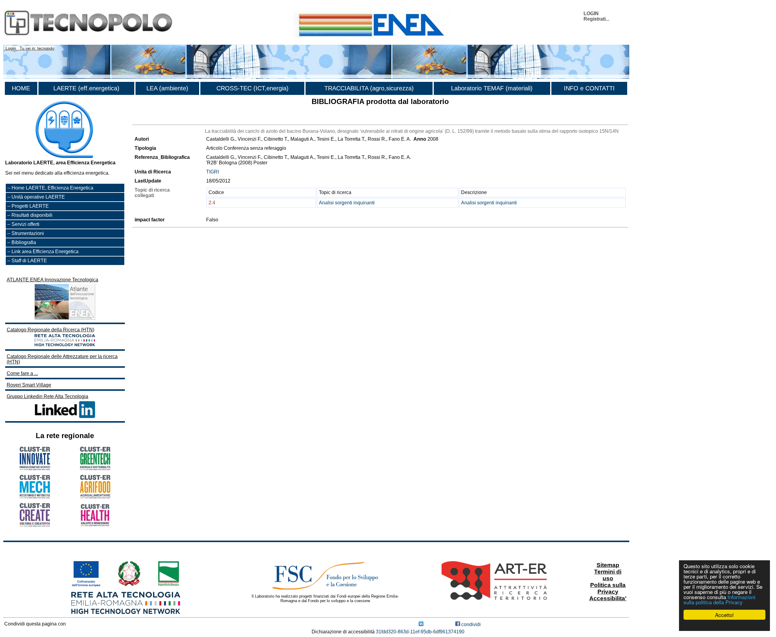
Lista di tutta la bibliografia (160, 119)
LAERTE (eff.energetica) (86, 88)
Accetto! (724, 615)
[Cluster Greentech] (95, 468)
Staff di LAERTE (29, 260)
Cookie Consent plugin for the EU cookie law (724, 625)
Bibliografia (24, 242)
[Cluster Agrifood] (95, 496)
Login (10, 48)
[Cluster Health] (95, 525)
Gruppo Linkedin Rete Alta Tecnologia (47, 396)
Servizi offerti (25, 224)
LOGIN (591, 13)
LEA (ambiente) (167, 88)
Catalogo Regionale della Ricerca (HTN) (50, 329)
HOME (21, 88)
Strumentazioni (28, 233)
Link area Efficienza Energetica (45, 251)
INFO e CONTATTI (589, 88)
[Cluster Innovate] (35, 468)
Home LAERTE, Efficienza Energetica (52, 187)
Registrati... (596, 19)
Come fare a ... (22, 373)
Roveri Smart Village (29, 384)
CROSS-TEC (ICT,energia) (252, 88)
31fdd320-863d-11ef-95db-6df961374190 (420, 631)
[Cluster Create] (35, 524)
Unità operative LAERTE (38, 196)
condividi (470, 624)
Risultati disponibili (32, 215)
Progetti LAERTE (30, 206)
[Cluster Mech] (35, 496)
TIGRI (212, 171)
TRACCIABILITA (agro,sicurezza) (369, 88)
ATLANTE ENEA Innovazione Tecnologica (52, 279)
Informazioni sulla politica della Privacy (719, 599)
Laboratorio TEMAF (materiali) (492, 88)
